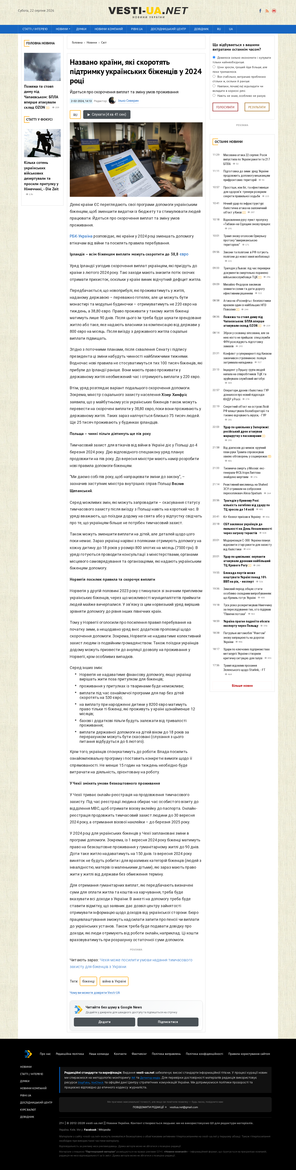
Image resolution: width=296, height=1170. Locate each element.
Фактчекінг (139, 1054)
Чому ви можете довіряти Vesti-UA (95, 992)
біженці (88, 981)
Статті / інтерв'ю (35, 29)
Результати (257, 107)
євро (184, 254)
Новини (62, 29)
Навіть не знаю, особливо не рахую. (241, 96)
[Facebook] (260, 10)
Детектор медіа (150, 1077)
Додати (104, 1022)
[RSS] (267, 10)
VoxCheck (97, 1082)
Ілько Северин (128, 100)
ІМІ (133, 1077)
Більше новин (242, 686)
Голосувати (225, 107)
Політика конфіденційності (204, 1054)
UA (231, 29)
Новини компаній (109, 29)
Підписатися (168, 1022)
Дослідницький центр (168, 29)
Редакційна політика (70, 1054)
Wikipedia (105, 1129)
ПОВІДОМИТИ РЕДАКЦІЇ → (150, 1107)
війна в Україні (114, 981)
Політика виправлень (166, 1054)
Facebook (90, 1129)
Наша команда (99, 1054)
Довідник (201, 29)
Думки (81, 29)
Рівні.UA (137, 29)
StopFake (83, 1082)
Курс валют (28, 1110)
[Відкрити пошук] (274, 10)
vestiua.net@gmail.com (184, 1107)
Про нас (45, 1054)
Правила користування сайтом (249, 1054)
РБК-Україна (81, 236)
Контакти (120, 1054)
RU (219, 29)
